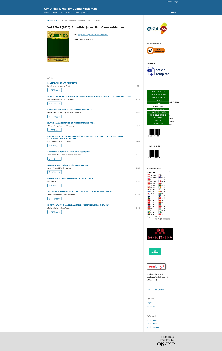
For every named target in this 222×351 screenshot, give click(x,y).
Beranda (50, 20)
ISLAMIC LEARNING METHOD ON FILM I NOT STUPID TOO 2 (70, 123)
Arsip (55, 13)
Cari (174, 13)
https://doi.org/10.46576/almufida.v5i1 (93, 35)
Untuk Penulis (152, 324)
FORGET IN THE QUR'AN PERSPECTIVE (62, 83)
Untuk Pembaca (152, 320)
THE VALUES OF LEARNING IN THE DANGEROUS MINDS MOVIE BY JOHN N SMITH (79, 192)
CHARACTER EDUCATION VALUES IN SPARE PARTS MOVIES (70, 109)
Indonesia (151, 306)
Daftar (169, 2)
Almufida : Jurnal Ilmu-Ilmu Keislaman (70, 9)
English (150, 303)
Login (176, 2)
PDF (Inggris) (55, 90)
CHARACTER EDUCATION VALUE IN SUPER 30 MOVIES (68, 152)
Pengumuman (66, 13)
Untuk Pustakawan (153, 327)
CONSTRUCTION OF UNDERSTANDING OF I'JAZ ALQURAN (70, 178)
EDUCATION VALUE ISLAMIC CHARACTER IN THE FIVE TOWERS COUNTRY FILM (78, 205)
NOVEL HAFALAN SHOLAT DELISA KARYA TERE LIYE (67, 165)
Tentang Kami (80, 13)
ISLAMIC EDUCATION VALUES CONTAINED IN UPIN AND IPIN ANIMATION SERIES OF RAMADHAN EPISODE (89, 96)
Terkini (46, 13)
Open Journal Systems (155, 289)
